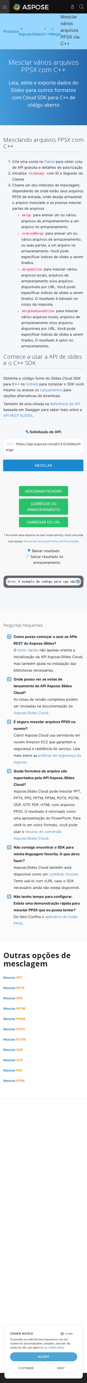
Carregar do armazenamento (43, 506)
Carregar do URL (43, 522)
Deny (61, 1368)
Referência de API (65, 404)
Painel (50, 161)
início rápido (27, 650)
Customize (26, 1368)
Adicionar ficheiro (43, 491)
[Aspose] (31, 6)
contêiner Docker (63, 874)
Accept (43, 1356)
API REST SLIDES (17, 415)
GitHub (32, 384)
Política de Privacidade (64, 541)
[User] (72, 6)
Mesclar (43, 465)
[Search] (81, 6)
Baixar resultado (46, 551)
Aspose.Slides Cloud (31, 713)
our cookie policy (54, 1347)
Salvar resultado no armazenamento (47, 559)
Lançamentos (51, 390)
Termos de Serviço (35, 541)
